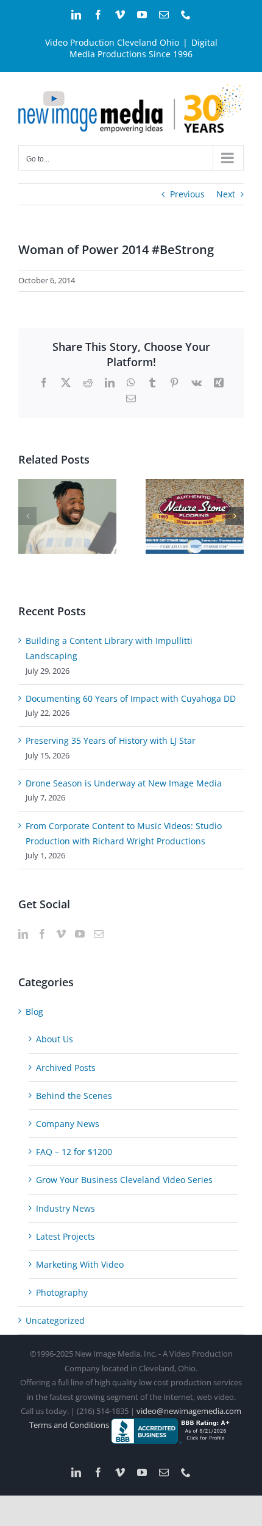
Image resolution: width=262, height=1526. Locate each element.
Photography (62, 1292)
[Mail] (99, 934)
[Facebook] (42, 934)
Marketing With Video (80, 1264)
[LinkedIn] (23, 934)
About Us (54, 1039)
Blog (34, 1011)
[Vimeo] (61, 934)
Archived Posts (66, 1067)
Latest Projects (65, 1236)
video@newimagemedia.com (188, 1410)
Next (225, 194)
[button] (27, 516)
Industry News (65, 1208)
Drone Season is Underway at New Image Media (124, 783)
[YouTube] (80, 934)
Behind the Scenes (74, 1095)
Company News (67, 1123)
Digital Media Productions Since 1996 (143, 48)
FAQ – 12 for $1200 (74, 1151)
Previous (187, 194)
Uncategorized (55, 1320)
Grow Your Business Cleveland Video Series (124, 1179)
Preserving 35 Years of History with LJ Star (111, 740)
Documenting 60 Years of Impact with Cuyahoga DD (131, 698)
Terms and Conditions (70, 1424)
